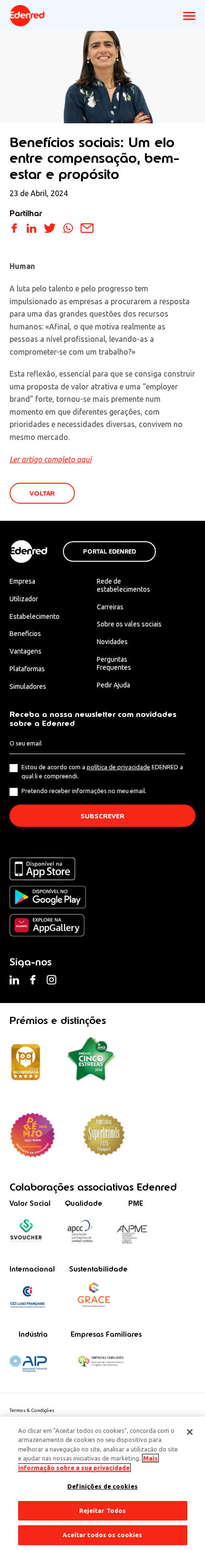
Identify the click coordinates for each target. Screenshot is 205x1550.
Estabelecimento (35, 616)
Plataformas (27, 669)
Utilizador (24, 599)
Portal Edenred (109, 552)
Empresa (22, 581)
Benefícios (25, 633)
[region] (102, 1483)
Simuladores (28, 686)
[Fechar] (189, 1431)
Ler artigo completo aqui (51, 459)
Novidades (112, 642)
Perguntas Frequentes (114, 663)
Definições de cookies (102, 1486)
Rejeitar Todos (102, 1510)
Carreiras (110, 607)
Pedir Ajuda (113, 685)
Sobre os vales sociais (129, 624)
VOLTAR (42, 493)
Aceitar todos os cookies (102, 1534)
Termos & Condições (32, 1410)
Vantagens (25, 651)
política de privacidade (118, 767)
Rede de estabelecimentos (123, 585)
